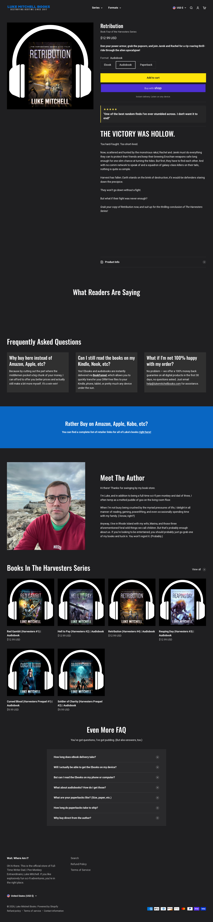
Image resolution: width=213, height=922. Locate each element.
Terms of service (32, 911)
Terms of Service (81, 869)
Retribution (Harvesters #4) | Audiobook (131, 631)
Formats (113, 7)
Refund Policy (79, 864)
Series (96, 7)
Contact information (54, 911)
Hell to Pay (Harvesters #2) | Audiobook (81, 631)
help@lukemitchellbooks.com (164, 383)
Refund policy (14, 911)
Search (75, 858)
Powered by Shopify (47, 906)
